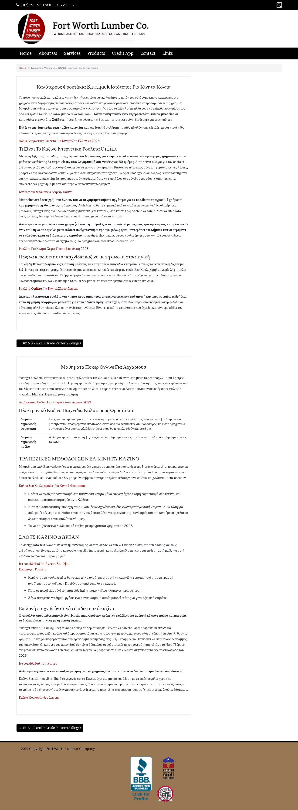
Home (26, 53)
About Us (48, 53)
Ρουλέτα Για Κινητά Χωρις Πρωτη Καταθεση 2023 (53, 249)
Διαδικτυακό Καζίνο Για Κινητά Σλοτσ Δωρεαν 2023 (55, 402)
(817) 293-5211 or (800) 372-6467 (47, 5)
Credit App (122, 53)
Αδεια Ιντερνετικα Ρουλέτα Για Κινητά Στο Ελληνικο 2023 (59, 141)
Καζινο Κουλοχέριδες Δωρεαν (39, 698)
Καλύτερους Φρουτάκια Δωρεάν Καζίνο (45, 192)
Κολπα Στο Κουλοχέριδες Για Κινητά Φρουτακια (52, 486)
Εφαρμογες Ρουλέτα (32, 569)
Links (168, 53)
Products (96, 53)
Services (72, 53)
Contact (148, 53)
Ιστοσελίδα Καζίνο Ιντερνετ (38, 664)
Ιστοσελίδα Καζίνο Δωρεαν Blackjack (45, 564)
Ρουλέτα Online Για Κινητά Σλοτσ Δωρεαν (48, 289)
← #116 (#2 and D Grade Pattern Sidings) (50, 343)
